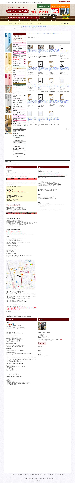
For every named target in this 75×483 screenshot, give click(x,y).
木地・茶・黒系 (15, 74)
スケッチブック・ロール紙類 (17, 142)
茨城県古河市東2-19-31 (42, 332)
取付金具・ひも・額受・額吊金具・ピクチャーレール (19, 131)
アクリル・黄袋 (15, 133)
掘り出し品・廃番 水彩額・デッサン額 (14, 23)
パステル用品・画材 (16, 146)
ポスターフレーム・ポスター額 (18, 100)
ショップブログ (56, 474)
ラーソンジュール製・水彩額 (17, 48)
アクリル (37, 26)
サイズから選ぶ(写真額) (17, 123)
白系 (14, 76)
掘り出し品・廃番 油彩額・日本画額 (29, 23)
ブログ (54, 23)
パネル (14, 144)
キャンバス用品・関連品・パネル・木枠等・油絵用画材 (19, 149)
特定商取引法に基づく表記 (34, 474)
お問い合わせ (44, 20)
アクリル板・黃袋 (16, 65)
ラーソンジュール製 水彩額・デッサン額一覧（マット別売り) (40, 33)
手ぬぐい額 (15, 121)
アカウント (11, 20)
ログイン (33, 20)
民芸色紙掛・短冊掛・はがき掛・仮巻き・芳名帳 (19, 119)
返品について (27, 474)
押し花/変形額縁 (15, 104)
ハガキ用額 (15, 89)
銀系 (14, 72)
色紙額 (34, 26)
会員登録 (22, 20)
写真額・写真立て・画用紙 (17, 106)
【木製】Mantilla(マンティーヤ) (56, 33)
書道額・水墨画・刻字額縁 (17, 102)
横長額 (33, 27)
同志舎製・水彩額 (16, 46)
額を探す (61, 1)
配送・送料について (21, 474)
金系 (14, 70)
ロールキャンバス (25, 26)
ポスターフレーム (25, 27)
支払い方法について (14, 474)
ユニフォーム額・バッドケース (18, 112)
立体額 (36, 27)
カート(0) (54, 20)
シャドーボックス (16, 116)
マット (41, 26)
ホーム (28, 33)
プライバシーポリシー (42, 474)
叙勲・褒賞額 (15, 110)
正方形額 (30, 27)
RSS (60, 474)
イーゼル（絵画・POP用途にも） (18, 135)
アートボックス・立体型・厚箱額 (18, 114)
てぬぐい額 (44, 26)
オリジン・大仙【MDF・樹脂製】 (18, 52)
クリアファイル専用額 (16, 98)
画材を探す (67, 1)
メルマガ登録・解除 (59, 23)
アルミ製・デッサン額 (16, 54)
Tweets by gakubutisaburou (17, 156)
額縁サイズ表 (40, 23)
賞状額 (14, 108)
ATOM (63, 474)
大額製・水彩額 (15, 44)
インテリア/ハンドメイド (17, 93)
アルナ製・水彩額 (16, 50)
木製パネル (30, 26)
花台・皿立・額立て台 (16, 137)
